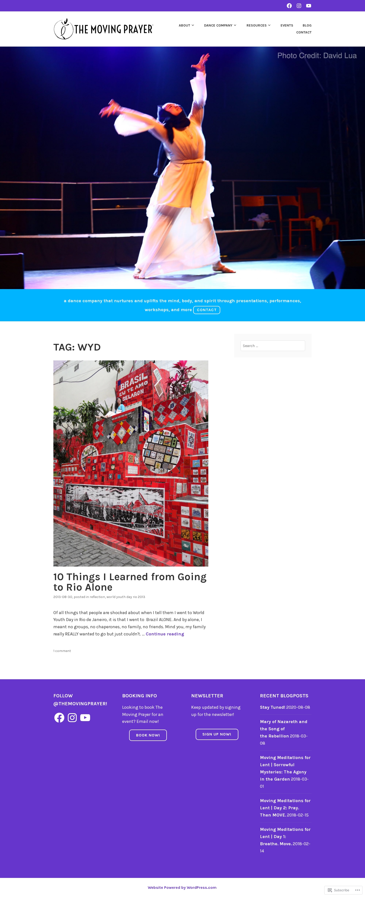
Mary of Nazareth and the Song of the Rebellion (283, 729)
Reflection (97, 597)
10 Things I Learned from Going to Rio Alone (130, 582)
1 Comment (62, 651)
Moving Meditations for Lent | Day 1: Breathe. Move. (285, 836)
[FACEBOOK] (289, 5)
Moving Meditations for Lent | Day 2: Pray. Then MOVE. (285, 808)
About (184, 25)
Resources (257, 25)
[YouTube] (85, 718)
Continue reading (165, 634)
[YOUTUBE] (309, 5)
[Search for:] (273, 345)
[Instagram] (72, 718)
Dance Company (218, 25)
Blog (307, 25)
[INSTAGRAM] (299, 5)
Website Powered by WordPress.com (182, 887)
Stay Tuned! (272, 707)
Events (287, 25)
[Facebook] (59, 718)
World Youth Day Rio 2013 (126, 597)
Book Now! (148, 735)
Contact (304, 32)
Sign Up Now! (216, 734)
